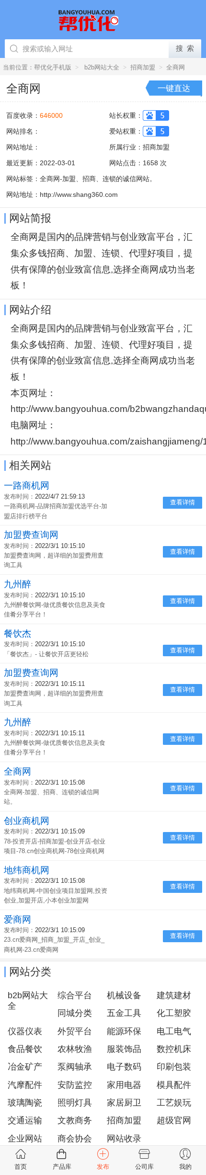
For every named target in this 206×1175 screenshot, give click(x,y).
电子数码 (124, 1067)
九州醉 (17, 584)
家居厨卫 (124, 1102)
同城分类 (74, 1013)
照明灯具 (74, 1102)
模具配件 (174, 1085)
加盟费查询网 (31, 535)
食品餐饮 (25, 1049)
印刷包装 (174, 1067)
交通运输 (25, 1120)
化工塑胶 (174, 1013)
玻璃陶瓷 (25, 1102)
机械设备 (124, 995)
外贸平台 (74, 1031)
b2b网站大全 (101, 67)
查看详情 (182, 502)
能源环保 (124, 1031)
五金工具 (124, 1013)
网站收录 (124, 1138)
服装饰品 (124, 1049)
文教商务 (74, 1120)
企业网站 (25, 1138)
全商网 (175, 67)
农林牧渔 (74, 1049)
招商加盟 (142, 67)
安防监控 (74, 1085)
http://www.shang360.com (79, 194)
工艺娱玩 (174, 1102)
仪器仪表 (25, 1031)
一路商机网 (26, 485)
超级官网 (174, 1120)
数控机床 (174, 1049)
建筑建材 (174, 995)
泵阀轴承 (74, 1067)
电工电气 (174, 1031)
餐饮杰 (17, 633)
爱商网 (17, 919)
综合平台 (74, 995)
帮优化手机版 (52, 67)
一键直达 (174, 88)
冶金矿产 (25, 1067)
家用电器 (124, 1085)
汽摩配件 (25, 1085)
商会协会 (74, 1138)
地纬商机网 (26, 870)
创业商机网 (26, 821)
